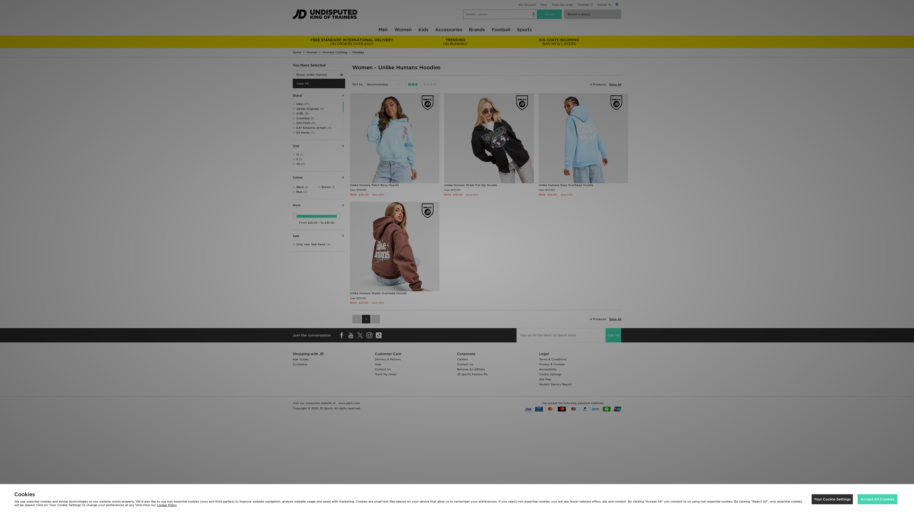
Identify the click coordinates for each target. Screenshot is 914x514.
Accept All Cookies (877, 499)
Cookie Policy (167, 505)
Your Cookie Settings (832, 499)
